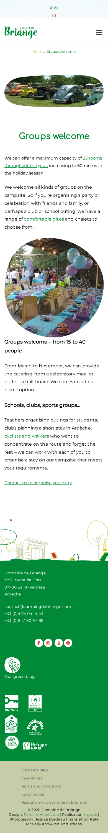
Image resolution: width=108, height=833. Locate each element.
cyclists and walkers (26, 436)
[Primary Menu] (99, 32)
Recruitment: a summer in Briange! (54, 802)
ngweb (90, 814)
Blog (54, 7)
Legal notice (32, 794)
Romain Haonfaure (41, 814)
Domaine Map (34, 770)
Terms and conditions (41, 786)
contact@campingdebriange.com (37, 606)
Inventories (31, 778)
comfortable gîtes (44, 219)
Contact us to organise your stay (38, 482)
